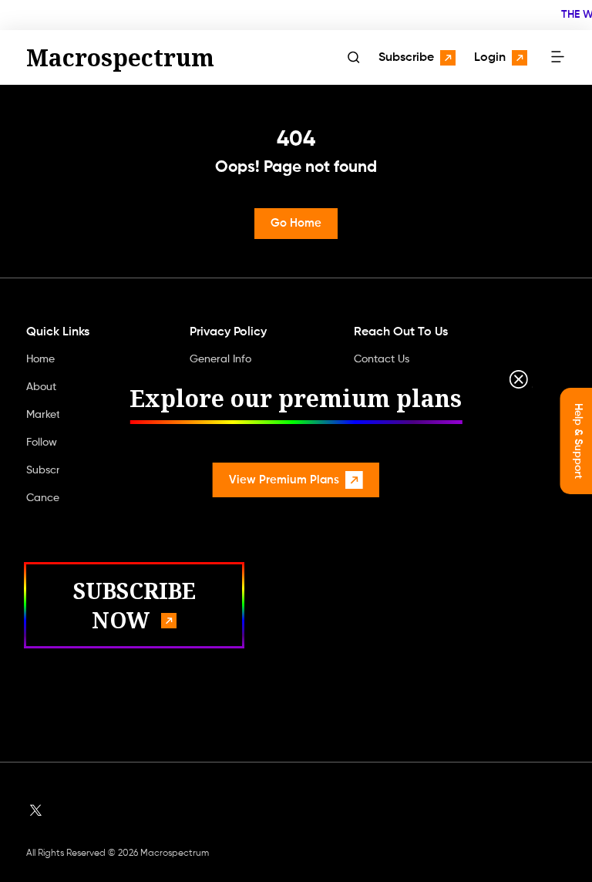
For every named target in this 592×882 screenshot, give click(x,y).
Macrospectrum (120, 57)
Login (490, 58)
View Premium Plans (284, 480)
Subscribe (406, 58)
